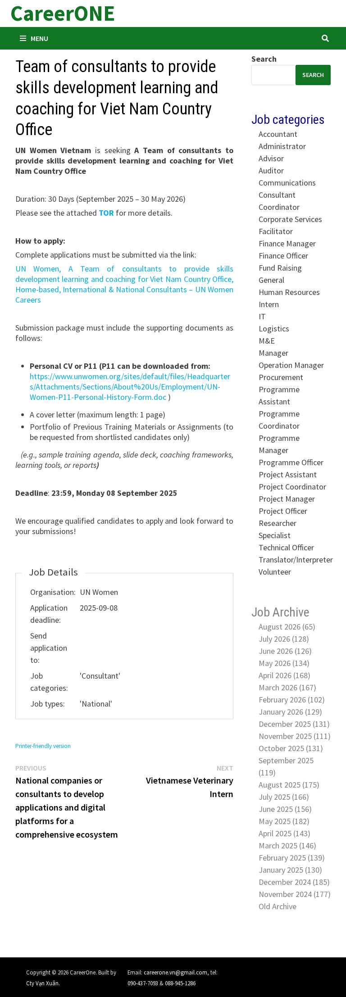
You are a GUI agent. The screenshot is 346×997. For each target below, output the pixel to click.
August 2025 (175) (289, 784)
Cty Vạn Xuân (42, 983)
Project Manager (287, 499)
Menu (39, 38)
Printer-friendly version (43, 746)
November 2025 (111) (295, 736)
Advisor (271, 158)
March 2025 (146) (287, 845)
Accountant (278, 134)
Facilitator (276, 231)
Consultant (277, 195)
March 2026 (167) (287, 687)
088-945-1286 (180, 983)
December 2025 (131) (294, 724)
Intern (269, 304)
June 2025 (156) (285, 809)
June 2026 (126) (285, 651)
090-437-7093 (142, 983)
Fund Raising (280, 268)
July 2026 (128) (284, 639)
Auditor (271, 170)
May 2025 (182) (284, 821)
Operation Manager (291, 365)
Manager (273, 353)
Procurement (281, 377)
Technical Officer (286, 547)
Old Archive (277, 906)
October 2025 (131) (291, 748)
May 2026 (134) (284, 663)
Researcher (277, 523)
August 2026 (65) (287, 626)
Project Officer (283, 511)
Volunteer (275, 571)
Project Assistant (288, 474)
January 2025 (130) (290, 870)
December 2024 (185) (294, 882)
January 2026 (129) (290, 712)
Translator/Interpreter (296, 559)
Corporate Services (290, 219)
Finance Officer (283, 255)
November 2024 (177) (295, 894)
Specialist (275, 535)
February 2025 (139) (292, 857)
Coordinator (279, 207)
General (271, 280)
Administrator (282, 146)
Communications (287, 182)
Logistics (274, 328)
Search (264, 59)
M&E (267, 340)
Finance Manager (287, 243)
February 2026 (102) (292, 699)
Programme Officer (291, 462)
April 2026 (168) (284, 675)
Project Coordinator (292, 486)
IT (262, 316)
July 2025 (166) (284, 797)
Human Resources (289, 292)
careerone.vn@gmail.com (175, 972)
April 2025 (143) (284, 833)
